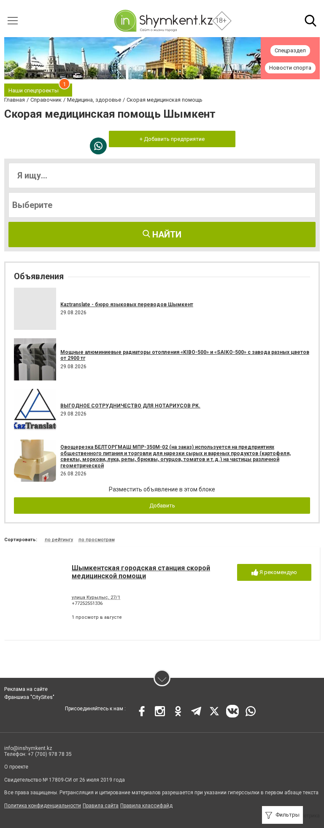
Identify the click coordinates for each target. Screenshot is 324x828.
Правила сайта (101, 806)
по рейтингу (59, 539)
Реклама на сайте (26, 689)
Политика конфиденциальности (42, 806)
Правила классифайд (146, 806)
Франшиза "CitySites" (29, 697)
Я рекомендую (277, 572)
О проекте (16, 767)
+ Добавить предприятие (172, 139)
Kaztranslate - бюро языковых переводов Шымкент (126, 304)
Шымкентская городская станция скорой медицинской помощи (141, 572)
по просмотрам (96, 539)
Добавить (162, 505)
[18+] (163, 20)
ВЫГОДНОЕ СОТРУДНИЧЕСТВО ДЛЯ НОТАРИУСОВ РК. (130, 406)
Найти (165, 234)
